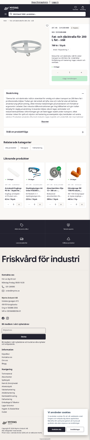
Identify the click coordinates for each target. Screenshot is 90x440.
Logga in (55, 2)
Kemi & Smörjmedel (10, 383)
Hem (5, 21)
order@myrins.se (12, 291)
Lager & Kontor (8, 405)
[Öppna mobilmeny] (6, 14)
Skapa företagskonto (39, 2)
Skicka (23, 337)
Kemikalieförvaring (9, 396)
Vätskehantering (8, 389)
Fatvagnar (24, 148)
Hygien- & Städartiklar (10, 409)
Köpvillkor (6, 354)
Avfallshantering (8, 393)
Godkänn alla (56, 429)
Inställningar (75, 429)
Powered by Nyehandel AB (45, 439)
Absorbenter (7, 377)
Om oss (5, 360)
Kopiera (75, 28)
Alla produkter (10, 148)
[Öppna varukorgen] (82, 8)
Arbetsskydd (7, 386)
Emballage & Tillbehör (10, 402)
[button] (47, 26)
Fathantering (37, 148)
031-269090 (10, 287)
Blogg (4, 363)
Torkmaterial (7, 373)
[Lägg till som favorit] (75, 8)
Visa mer (45, 121)
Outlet (4, 412)
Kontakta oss (7, 357)
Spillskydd (6, 380)
